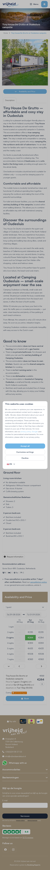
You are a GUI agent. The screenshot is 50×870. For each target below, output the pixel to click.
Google (35, 432)
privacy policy (26, 432)
